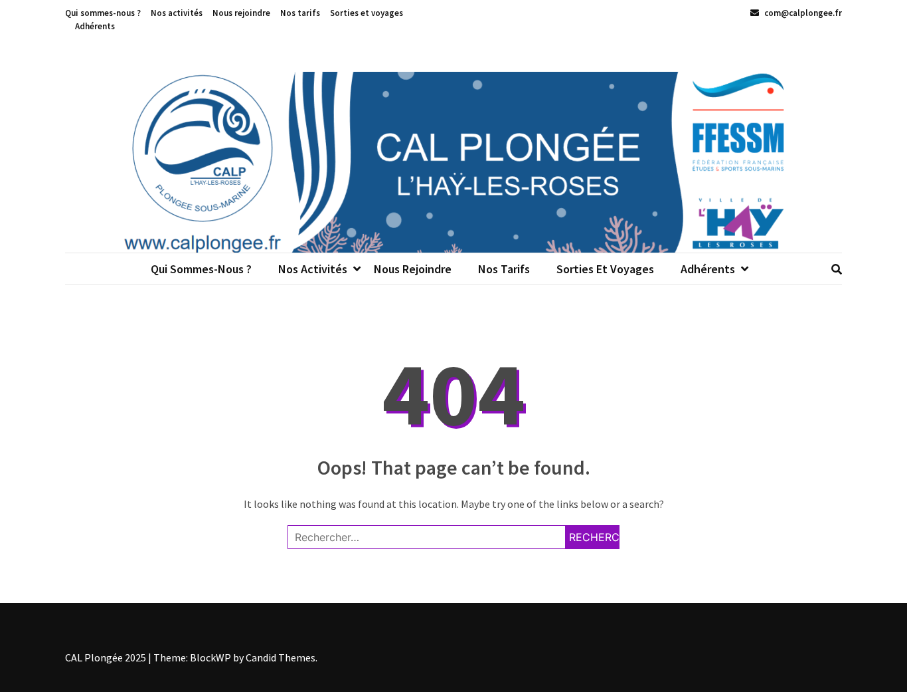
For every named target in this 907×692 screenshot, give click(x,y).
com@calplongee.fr (802, 13)
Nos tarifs (300, 13)
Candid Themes (280, 657)
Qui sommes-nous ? (103, 13)
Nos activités (177, 13)
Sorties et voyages (366, 13)
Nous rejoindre (241, 13)
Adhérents (95, 26)
